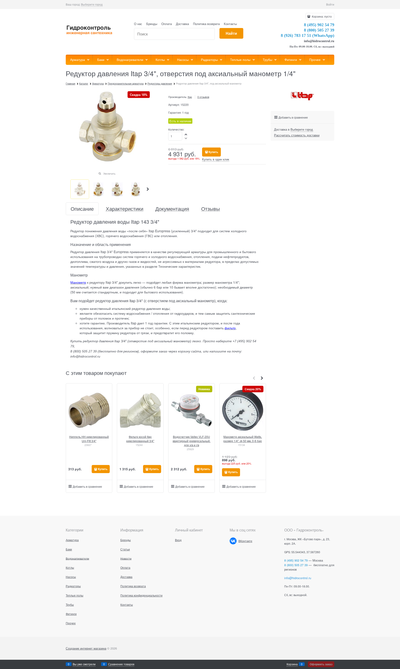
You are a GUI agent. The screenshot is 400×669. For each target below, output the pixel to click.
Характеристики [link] (124, 208)
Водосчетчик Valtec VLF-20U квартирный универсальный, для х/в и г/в (191, 441)
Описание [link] (82, 208)
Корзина (292, 664)
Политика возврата (206, 24)
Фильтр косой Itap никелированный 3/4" (140, 439)
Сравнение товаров (121, 664)
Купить (213, 152)
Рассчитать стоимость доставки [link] (296, 135)
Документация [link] (172, 208)
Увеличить (109, 173)
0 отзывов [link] (203, 97)
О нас (138, 24)
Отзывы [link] (210, 208)
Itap (190, 97)
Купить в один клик (215, 159)
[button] (148, 189)
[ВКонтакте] (233, 540)
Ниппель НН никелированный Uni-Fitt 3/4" (89, 439)
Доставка (182, 24)
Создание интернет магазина (86, 648)
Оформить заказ (321, 664)
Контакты (230, 24)
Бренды (151, 24)
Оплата (166, 24)
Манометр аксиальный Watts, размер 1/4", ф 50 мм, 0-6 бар (242, 439)
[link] (92, 4)
